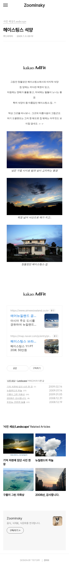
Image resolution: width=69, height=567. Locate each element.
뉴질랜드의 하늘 (14, 390)
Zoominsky (34, 5)
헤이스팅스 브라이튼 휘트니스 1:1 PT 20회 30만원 (23, 341)
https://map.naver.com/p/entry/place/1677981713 (30, 335)
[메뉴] (5, 5)
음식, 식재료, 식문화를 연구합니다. (23, 523)
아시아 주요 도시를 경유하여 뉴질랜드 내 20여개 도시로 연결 (23, 322)
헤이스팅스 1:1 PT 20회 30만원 (21, 348)
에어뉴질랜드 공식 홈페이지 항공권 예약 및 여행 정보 (23, 316)
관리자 (46, 560)
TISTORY (35, 560)
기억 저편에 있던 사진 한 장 (20, 386)
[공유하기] (20, 368)
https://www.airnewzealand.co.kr (29, 310)
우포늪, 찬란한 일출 (16, 402)
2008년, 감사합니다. (16, 398)
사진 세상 (11, 380)
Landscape (22, 380)
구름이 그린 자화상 (16, 394)
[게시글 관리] (24, 368)
